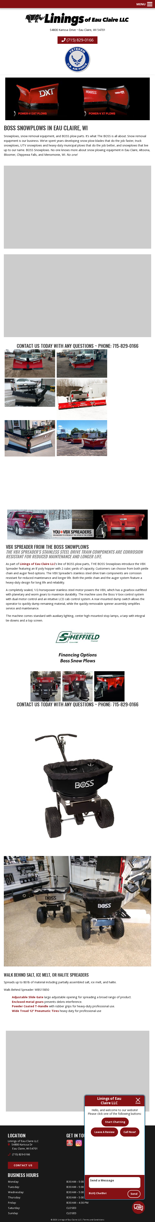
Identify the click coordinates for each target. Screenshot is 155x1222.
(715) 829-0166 (79, 40)
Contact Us (28, 345)
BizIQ (92, 1193)
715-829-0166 (125, 345)
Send (134, 1194)
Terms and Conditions (93, 1219)
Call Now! (130, 1132)
